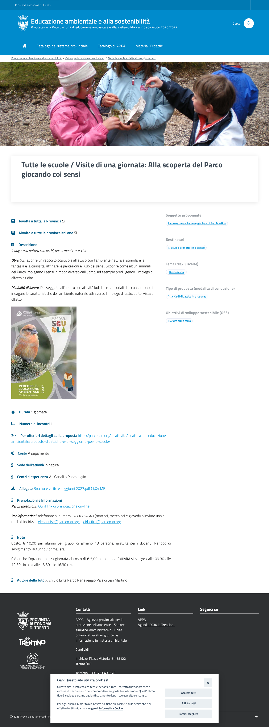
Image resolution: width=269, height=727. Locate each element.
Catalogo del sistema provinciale (84, 58)
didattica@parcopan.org (102, 522)
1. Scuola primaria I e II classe (186, 247)
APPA (143, 619)
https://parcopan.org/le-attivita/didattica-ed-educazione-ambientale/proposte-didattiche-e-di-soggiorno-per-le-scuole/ (89, 438)
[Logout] (256, 717)
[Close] (208, 682)
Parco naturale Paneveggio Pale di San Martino (197, 223)
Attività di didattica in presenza (187, 296)
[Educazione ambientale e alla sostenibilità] (23, 23)
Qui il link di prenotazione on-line (64, 506)
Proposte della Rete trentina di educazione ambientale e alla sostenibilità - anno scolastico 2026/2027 (104, 27)
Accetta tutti (188, 693)
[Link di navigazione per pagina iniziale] (24, 46)
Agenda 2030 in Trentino (156, 624)
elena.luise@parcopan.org (59, 522)
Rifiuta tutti (189, 703)
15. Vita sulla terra (179, 321)
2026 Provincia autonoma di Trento (34, 717)
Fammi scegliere (188, 714)
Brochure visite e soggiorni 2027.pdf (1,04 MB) (70, 488)
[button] (249, 23)
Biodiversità (176, 272)
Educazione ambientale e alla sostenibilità (90, 21)
